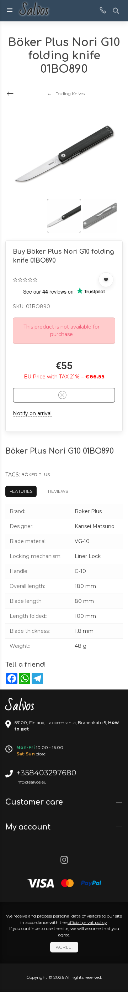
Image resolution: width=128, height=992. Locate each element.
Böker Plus (35, 474)
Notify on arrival (32, 413)
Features (21, 491)
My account (29, 827)
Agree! (64, 947)
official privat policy (87, 922)
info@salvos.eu (31, 782)
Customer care (35, 802)
